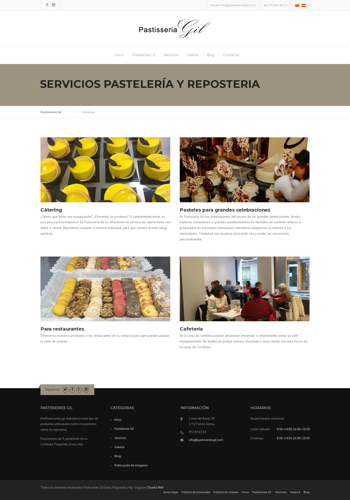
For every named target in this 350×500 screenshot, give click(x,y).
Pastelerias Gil (143, 55)
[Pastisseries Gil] (174, 28)
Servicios (171, 55)
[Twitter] (65, 389)
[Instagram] (53, 5)
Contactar (231, 55)
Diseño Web (156, 487)
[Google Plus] (79, 389)
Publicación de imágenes (131, 465)
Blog (211, 55)
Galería (192, 55)
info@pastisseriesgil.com (206, 440)
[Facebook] (47, 5)
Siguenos (52, 389)
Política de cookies (226, 492)
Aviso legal (171, 492)
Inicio (119, 55)
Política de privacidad (196, 492)
